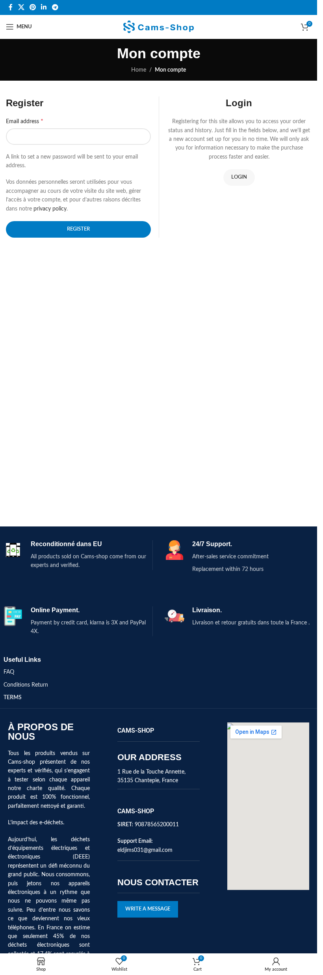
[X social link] (21, 7)
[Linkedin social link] (44, 7)
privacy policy (50, 209)
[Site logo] (158, 27)
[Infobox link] (77, 555)
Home (138, 70)
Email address (24, 121)
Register (78, 229)
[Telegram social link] (55, 7)
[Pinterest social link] (32, 7)
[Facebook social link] (10, 7)
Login (239, 177)
